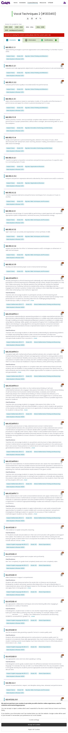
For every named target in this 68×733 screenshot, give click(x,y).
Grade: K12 (29, 304)
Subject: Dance (11, 690)
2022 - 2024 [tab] (29, 27)
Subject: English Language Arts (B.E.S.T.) (17, 544)
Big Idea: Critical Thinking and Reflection (36, 56)
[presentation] (8, 27)
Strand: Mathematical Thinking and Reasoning (47, 304)
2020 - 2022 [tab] (19, 27)
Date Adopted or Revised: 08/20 (15, 307)
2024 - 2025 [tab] (40, 27)
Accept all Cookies (34, 725)
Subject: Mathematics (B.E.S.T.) (15, 304)
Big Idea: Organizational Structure (34, 166)
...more (32, 300)
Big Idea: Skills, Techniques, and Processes (37, 201)
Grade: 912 (20, 56)
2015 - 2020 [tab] (8, 27)
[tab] (13, 40)
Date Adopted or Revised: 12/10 (15, 59)
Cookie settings (34, 720)
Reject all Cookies (34, 729)
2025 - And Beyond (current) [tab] (14, 30)
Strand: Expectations (44, 544)
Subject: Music (11, 56)
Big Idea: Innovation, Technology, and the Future (38, 128)
